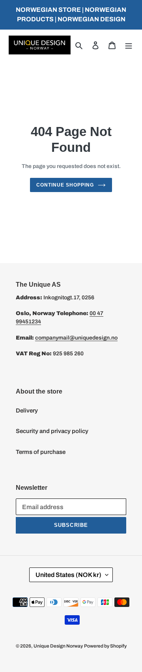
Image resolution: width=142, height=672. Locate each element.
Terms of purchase (40, 452)
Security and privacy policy (52, 431)
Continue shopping (65, 185)
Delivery (27, 410)
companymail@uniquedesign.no (76, 338)
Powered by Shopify (105, 646)
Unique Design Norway (58, 646)
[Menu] (128, 45)
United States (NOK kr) (68, 574)
